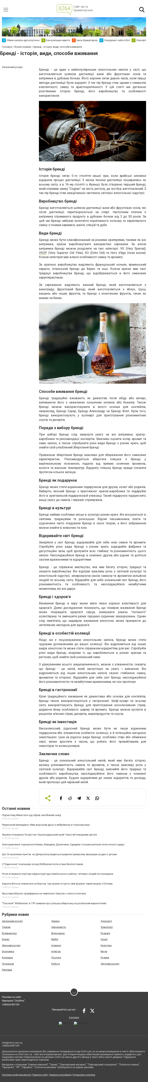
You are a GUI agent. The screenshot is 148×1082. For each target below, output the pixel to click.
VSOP (43, 253)
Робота (55, 963)
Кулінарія (7, 957)
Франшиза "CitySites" (13, 1000)
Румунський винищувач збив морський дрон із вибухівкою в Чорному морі (46, 824)
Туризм (6, 927)
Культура (106, 945)
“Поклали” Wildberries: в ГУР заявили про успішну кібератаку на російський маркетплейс (54, 903)
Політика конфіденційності (16, 1075)
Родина (105, 957)
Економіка (8, 951)
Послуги (56, 957)
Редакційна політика (83, 1075)
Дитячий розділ (110, 963)
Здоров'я (106, 921)
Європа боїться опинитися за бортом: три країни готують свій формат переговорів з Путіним (57, 883)
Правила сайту (40, 1075)
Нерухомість (58, 927)
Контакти (74, 1017)
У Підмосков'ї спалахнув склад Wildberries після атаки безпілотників (42, 864)
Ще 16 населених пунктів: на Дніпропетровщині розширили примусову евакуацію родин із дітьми (59, 854)
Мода (104, 951)
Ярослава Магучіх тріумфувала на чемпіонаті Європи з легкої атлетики (44, 893)
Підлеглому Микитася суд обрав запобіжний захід (31, 815)
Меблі (54, 939)
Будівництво (9, 933)
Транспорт (107, 927)
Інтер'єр (56, 951)
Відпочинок (58, 933)
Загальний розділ (12, 921)
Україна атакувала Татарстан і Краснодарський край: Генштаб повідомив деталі (49, 834)
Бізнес (5, 939)
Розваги (105, 933)
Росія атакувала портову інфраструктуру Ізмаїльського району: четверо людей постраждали (57, 873)
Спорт (104, 939)
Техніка (55, 921)
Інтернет (56, 945)
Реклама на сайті (11, 997)
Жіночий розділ (11, 945)
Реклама (7, 969)
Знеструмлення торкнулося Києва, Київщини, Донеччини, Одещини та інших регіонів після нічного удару (63, 844)
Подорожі (8, 963)
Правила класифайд (60, 1075)
